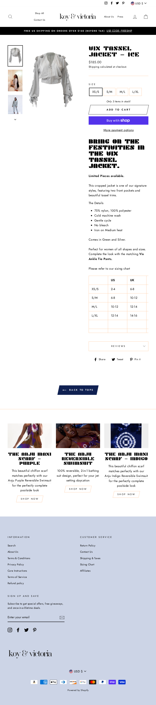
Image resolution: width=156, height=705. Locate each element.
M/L (122, 92)
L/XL (135, 92)
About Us (109, 16)
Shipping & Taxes (90, 558)
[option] (78, 31)
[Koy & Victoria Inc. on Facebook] (18, 630)
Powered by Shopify (78, 690)
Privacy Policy (16, 564)
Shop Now (30, 499)
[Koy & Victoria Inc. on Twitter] (26, 630)
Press (120, 16)
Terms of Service (17, 577)
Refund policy (16, 583)
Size (92, 84)
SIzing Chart (87, 564)
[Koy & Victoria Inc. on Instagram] (10, 630)
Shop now (78, 489)
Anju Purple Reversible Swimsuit (29, 480)
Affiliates (85, 571)
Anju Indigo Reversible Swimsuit (126, 476)
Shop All (39, 13)
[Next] (15, 118)
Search (12, 545)
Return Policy (87, 545)
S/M (109, 92)
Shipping (94, 67)
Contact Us (39, 20)
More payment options (118, 130)
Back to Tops (81, 389)
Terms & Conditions (19, 558)
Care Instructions (17, 571)
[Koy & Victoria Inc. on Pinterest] (34, 630)
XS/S (95, 92)
